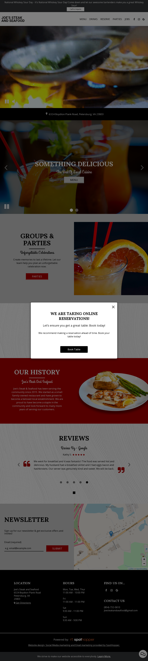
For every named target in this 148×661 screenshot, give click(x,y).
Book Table (74, 349)
